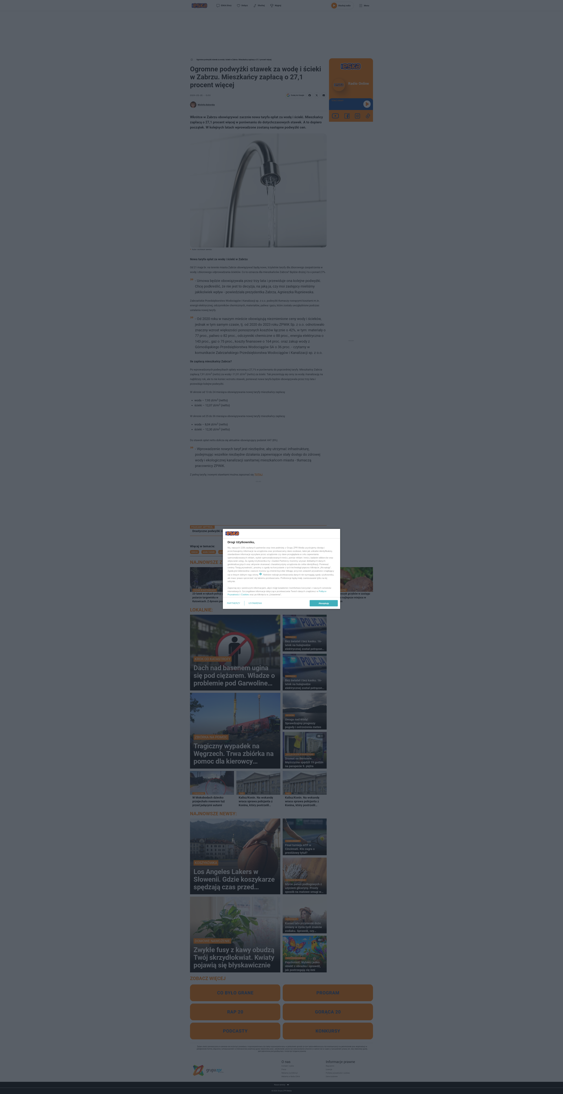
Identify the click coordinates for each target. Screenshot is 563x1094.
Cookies (245, 594)
